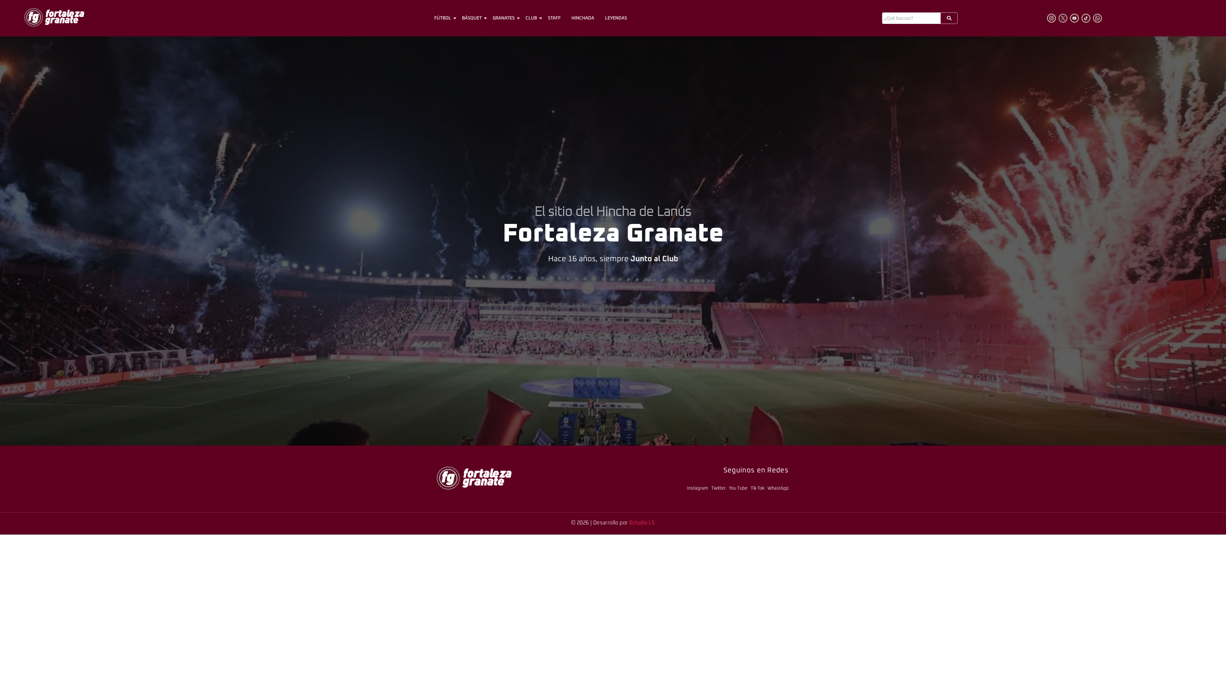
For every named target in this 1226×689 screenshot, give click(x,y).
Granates (504, 18)
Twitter (718, 488)
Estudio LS (642, 522)
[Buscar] (949, 18)
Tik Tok (757, 488)
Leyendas (616, 18)
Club (531, 18)
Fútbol (442, 18)
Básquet (472, 18)
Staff (554, 18)
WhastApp (778, 488)
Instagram (697, 488)
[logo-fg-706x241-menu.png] (54, 17)
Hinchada (582, 18)
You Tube (738, 488)
